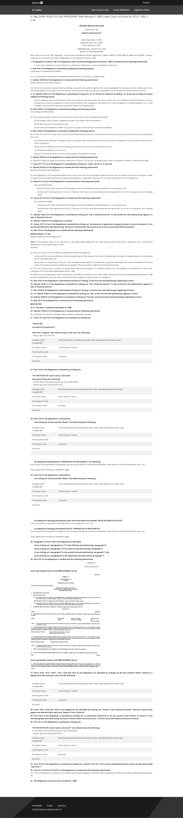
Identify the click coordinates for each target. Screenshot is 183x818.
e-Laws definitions (121, 10)
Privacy (50, 805)
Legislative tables (142, 10)
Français (146, 2)
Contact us (62, 805)
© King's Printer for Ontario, (47, 809)
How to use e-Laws (100, 10)
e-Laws (37, 9)
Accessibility (37, 805)
